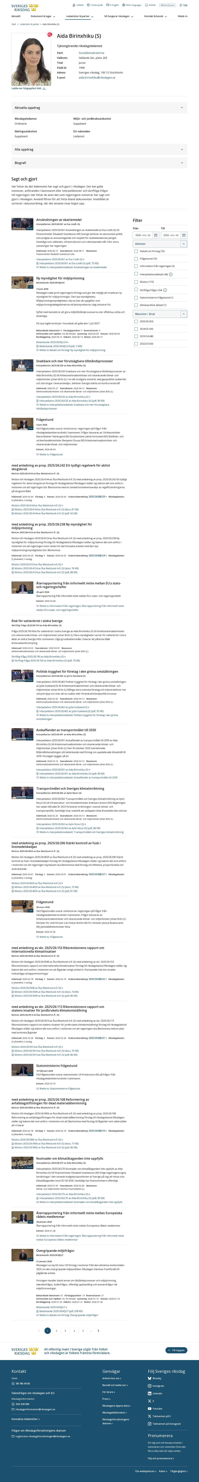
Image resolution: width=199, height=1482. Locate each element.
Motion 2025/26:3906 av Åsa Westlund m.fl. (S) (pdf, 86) (46, 1147)
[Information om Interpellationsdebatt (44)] (170, 274)
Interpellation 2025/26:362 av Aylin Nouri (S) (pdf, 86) (69, 828)
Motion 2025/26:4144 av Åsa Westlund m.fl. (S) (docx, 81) (47, 509)
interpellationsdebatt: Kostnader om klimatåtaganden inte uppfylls (81, 1202)
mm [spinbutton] (144, 235)
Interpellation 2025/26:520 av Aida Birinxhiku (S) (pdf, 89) (72, 400)
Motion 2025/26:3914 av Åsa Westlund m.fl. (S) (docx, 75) (47, 1050)
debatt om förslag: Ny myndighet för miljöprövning (72, 350)
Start (14, 24)
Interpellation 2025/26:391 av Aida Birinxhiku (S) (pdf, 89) (72, 773)
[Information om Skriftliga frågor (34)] (165, 290)
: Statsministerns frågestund (60, 1088)
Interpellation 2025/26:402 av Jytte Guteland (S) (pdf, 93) (71, 711)
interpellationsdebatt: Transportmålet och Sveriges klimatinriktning (82, 832)
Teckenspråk (97, 5)
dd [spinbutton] (149, 235)
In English (114, 5)
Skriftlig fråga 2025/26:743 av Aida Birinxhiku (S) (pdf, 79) (47, 660)
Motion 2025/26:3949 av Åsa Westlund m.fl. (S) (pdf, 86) (46, 995)
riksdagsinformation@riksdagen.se (35, 1409)
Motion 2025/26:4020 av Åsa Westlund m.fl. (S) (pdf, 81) (46, 891)
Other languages (133, 5)
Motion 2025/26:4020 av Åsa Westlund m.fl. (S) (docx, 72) (47, 887)
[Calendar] (155, 235)
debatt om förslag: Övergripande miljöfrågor (69, 1315)
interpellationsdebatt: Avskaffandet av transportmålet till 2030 (78, 777)
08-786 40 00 (23, 1383)
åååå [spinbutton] (138, 235)
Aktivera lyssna (167, 5)
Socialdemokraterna (91, 53)
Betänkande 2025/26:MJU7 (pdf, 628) (61, 1311)
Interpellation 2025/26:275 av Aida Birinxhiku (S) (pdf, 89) (72, 1198)
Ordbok (152, 5)
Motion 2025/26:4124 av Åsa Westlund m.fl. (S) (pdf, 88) (46, 572)
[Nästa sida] (98, 1331)
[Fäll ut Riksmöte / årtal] (183, 314)
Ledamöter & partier (29, 24)
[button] (43, 16)
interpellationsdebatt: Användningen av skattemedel (73, 267)
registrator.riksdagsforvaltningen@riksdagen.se (43, 1436)
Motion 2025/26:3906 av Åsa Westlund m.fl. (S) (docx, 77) (47, 1143)
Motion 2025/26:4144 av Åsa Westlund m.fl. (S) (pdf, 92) (46, 513)
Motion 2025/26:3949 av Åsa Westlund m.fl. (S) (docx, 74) (47, 991)
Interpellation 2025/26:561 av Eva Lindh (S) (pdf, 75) (69, 263)
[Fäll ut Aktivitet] (183, 244)
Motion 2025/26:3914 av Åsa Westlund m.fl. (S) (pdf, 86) (46, 1054)
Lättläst (80, 5)
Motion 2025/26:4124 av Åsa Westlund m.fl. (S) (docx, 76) (47, 568)
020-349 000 (22, 1404)
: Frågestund (51, 454)
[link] (39, 1331)
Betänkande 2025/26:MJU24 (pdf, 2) (60, 346)
